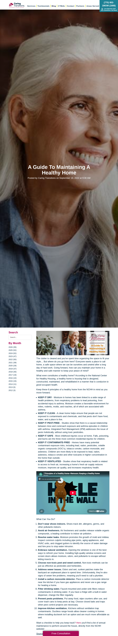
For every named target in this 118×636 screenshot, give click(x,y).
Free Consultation (61, 633)
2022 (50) (13, 359)
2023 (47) (13, 356)
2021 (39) (13, 363)
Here (78, 622)
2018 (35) (13, 372)
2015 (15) (13, 381)
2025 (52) (13, 350)
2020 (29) (13, 366)
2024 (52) (13, 353)
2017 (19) (13, 375)
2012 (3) (12, 390)
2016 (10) (13, 378)
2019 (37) (13, 369)
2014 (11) (12, 384)
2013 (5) (12, 387)
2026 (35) (13, 347)
